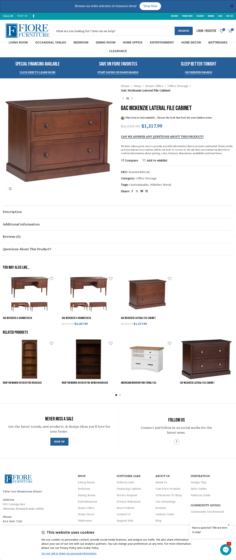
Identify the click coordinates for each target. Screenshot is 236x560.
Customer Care (128, 476)
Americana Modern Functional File (138, 383)
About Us (162, 476)
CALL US (8, 16)
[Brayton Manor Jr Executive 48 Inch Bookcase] (88, 359)
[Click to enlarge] (10, 188)
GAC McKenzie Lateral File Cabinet (138, 318)
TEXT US (22, 16)
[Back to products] (127, 98)
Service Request (127, 495)
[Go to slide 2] (120, 395)
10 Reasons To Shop (168, 495)
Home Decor (191, 42)
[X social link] (137, 191)
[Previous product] (123, 98)
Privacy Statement (128, 501)
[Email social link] (141, 191)
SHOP (82, 476)
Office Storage (178, 86)
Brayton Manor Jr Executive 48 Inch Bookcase (85, 383)
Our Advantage (165, 501)
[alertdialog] (118, 6)
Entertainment (162, 42)
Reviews (160, 508)
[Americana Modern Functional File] (147, 359)
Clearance (118, 51)
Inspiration (200, 476)
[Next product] (132, 98)
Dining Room (105, 42)
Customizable (139, 184)
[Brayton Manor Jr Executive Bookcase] (29, 359)
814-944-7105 (12, 521)
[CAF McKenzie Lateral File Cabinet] (206, 359)
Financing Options (129, 488)
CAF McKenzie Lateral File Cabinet (197, 383)
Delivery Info (125, 482)
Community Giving (206, 505)
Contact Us (124, 514)
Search (183, 30)
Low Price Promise (167, 488)
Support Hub (125, 520)
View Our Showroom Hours (22, 491)
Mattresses (217, 42)
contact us (211, 149)
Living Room (18, 42)
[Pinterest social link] (146, 191)
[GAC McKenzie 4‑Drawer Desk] (29, 294)
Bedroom (81, 42)
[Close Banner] (232, 6)
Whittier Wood (160, 184)
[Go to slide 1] (116, 395)
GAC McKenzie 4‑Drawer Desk (17, 318)
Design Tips (198, 482)
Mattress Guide (200, 495)
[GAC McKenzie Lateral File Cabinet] (147, 294)
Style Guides (199, 488)
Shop (137, 86)
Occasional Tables (50, 42)
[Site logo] (26, 30)
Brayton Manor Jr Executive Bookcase (22, 383)
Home (125, 86)
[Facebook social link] (33, 16)
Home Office (133, 42)
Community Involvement (207, 511)
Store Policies (126, 508)
